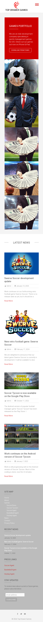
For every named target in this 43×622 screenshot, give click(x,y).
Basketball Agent (13, 513)
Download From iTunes (20, 50)
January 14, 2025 (23, 286)
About (6, 500)
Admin (9, 286)
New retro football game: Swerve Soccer (19, 542)
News (6, 518)
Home (6, 498)
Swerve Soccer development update (17, 535)
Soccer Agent (11, 510)
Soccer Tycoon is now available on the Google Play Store (20, 549)
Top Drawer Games (24, 619)
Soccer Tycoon (12, 508)
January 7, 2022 (22, 461)
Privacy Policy (9, 523)
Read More (8, 301)
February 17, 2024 (23, 349)
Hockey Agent (12, 515)
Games (7, 503)
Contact (7, 520)
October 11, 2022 (23, 401)
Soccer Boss (11, 505)
